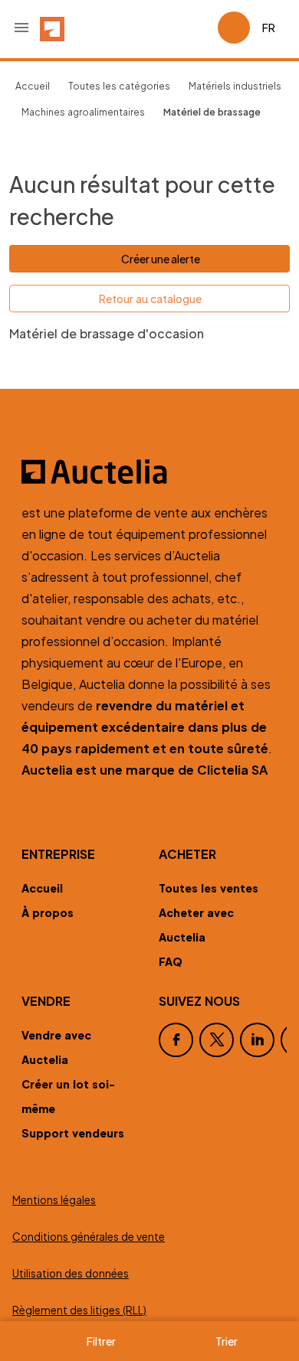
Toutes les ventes (208, 888)
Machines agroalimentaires (83, 112)
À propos (47, 912)
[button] (21, 27)
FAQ (170, 961)
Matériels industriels (235, 86)
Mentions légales (54, 1199)
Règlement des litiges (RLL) (79, 1310)
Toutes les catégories (119, 86)
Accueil (32, 86)
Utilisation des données (70, 1273)
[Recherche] (162, 27)
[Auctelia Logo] (149, 471)
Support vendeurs (72, 1133)
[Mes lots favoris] (199, 27)
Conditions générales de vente (88, 1236)
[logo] (52, 27)
